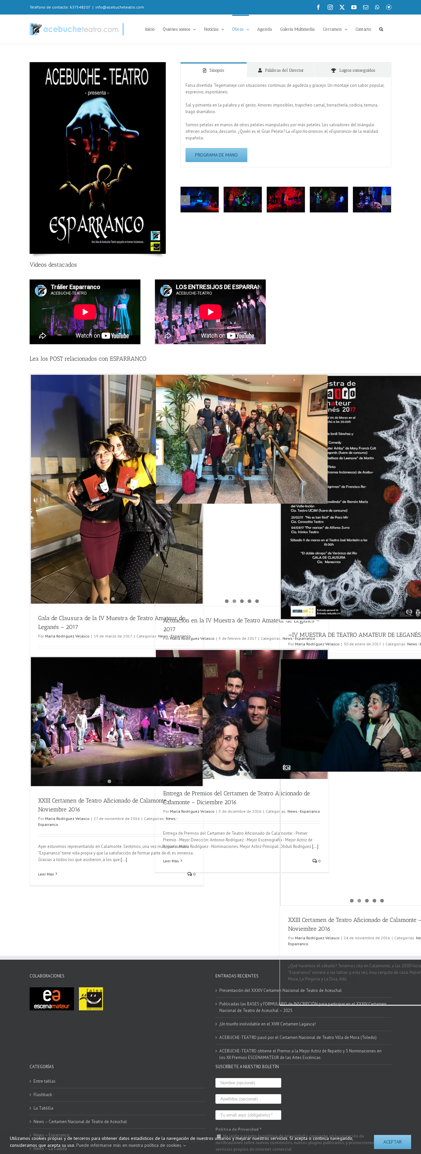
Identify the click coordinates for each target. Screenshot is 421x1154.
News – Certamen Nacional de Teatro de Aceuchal (80, 1121)
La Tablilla (43, 1108)
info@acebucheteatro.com (119, 7)
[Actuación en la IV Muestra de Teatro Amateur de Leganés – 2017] (242, 490)
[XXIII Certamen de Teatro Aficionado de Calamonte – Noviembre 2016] (117, 721)
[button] (381, 28)
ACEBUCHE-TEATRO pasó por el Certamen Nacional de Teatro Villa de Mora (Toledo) (298, 1037)
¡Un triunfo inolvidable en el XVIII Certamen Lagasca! (267, 1024)
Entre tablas (45, 1081)
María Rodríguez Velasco (67, 636)
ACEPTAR (393, 1142)
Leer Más (46, 874)
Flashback (43, 1094)
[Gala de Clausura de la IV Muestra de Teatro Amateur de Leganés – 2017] (117, 439)
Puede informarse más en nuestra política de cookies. (129, 1145)
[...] (123, 859)
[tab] (214, 69)
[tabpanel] (285, 122)
